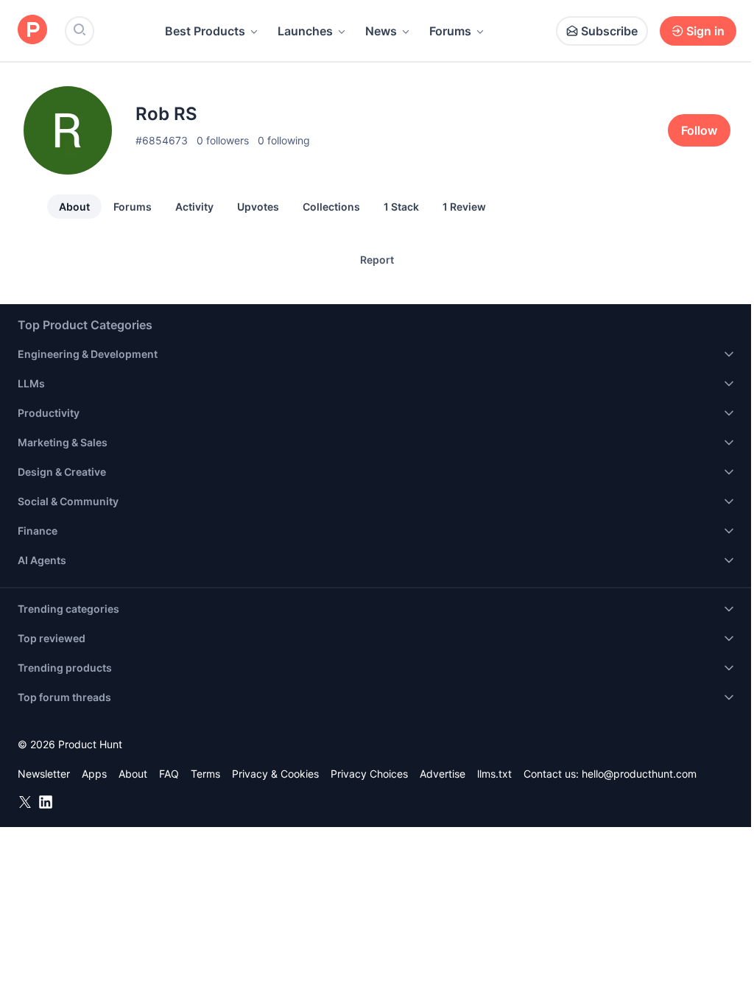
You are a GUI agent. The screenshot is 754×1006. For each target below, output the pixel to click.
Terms (205, 773)
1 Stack (401, 206)
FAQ (169, 773)
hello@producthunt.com (639, 773)
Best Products (205, 31)
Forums (450, 31)
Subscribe (609, 31)
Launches (305, 31)
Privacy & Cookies (275, 773)
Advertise (442, 773)
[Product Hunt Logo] (32, 30)
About (74, 206)
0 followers (223, 140)
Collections (331, 206)
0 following (284, 140)
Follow (699, 130)
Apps (94, 773)
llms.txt (494, 773)
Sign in (705, 31)
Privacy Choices (369, 773)
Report (377, 259)
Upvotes (258, 206)
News (381, 31)
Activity (194, 206)
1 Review (464, 206)
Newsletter (44, 773)
